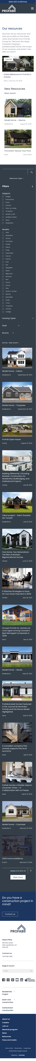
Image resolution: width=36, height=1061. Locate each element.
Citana (3, 238)
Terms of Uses (9, 1048)
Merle (3, 270)
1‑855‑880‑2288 (7, 956)
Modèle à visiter (3, 217)
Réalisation (3, 223)
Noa (3, 279)
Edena (3, 247)
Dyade (3, 244)
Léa (3, 265)
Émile (3, 250)
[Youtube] (17, 979)
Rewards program (10, 1029)
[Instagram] (8, 979)
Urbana (3, 309)
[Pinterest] (12, 979)
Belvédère (3, 235)
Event (3, 202)
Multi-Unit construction (7, 1001)
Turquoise (3, 306)
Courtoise (3, 241)
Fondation (3, 211)
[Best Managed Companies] (30, 980)
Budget (3, 196)
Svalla (3, 300)
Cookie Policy (27, 1048)
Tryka (3, 303)
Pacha (3, 285)
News (3, 220)
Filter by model (3, 208)
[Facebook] (3, 979)
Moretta (3, 276)
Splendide (3, 297)
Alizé (3, 232)
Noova (3, 282)
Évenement (3, 199)
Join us (5, 1026)
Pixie (3, 288)
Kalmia (3, 259)
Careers (5, 1022)
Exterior (3, 205)
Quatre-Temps (3, 291)
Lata (3, 262)
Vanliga (3, 312)
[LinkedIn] (21, 979)
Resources (6, 1036)
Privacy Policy (18, 1048)
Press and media (9, 1040)
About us (6, 1019)
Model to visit (3, 214)
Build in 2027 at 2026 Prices (18, 2)
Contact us (10, 914)
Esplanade (3, 253)
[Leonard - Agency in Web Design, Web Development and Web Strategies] (22, 1055)
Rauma (3, 294)
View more (18, 877)
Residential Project (7, 992)
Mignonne (3, 273)
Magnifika (3, 268)
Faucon (3, 256)
